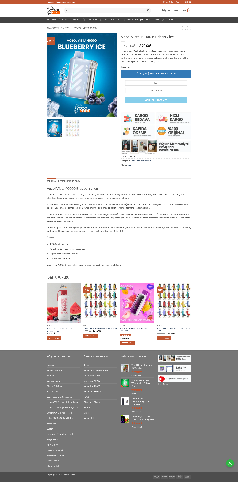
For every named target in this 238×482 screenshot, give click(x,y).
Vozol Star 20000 (92, 386)
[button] (165, 10)
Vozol (65, 20)
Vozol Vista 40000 (85, 28)
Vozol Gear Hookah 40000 (96, 370)
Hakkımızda (52, 391)
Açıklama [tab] (51, 181)
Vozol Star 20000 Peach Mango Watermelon (133, 329)
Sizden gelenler (151, 20)
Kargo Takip (168, 2)
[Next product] (184, 28)
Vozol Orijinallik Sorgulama (59, 396)
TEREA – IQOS (92, 20)
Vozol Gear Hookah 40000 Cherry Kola (100, 328)
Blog (177, 2)
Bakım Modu (53, 460)
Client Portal (53, 466)
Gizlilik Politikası (54, 386)
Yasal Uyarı (52, 423)
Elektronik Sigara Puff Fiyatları (61, 434)
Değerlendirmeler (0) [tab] (69, 181)
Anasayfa (51, 20)
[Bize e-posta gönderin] (190, 2)
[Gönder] (148, 10)
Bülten (50, 428)
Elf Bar (76, 20)
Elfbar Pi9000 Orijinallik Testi (60, 418)
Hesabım (51, 364)
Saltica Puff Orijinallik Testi (59, 412)
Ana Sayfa (53, 28)
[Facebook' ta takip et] (182, 2)
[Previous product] (189, 28)
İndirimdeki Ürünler (56, 455)
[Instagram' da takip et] (185, 2)
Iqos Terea (163, 384)
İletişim (169, 20)
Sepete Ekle (54, 338)
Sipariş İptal (52, 444)
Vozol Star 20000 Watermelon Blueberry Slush (59, 329)
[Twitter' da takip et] (187, 2)
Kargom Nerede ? (55, 450)
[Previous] (51, 75)
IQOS (86, 396)
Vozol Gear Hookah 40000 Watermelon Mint (173, 329)
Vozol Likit (132, 20)
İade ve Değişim (54, 370)
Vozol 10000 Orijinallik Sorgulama (63, 407)
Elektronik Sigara (112, 20)
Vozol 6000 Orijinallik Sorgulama (62, 402)
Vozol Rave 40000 (92, 375)
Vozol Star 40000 (92, 380)
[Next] (112, 75)
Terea (86, 364)
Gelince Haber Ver (156, 100)
